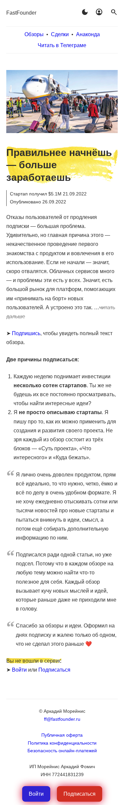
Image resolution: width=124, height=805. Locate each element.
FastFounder (21, 13)
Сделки (60, 34)
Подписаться (54, 670)
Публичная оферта (62, 735)
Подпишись (26, 333)
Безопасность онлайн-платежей (62, 750)
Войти (19, 670)
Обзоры (34, 34)
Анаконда (88, 34)
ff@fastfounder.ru (62, 719)
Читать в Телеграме (62, 45)
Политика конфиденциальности (62, 743)
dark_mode (85, 12)
